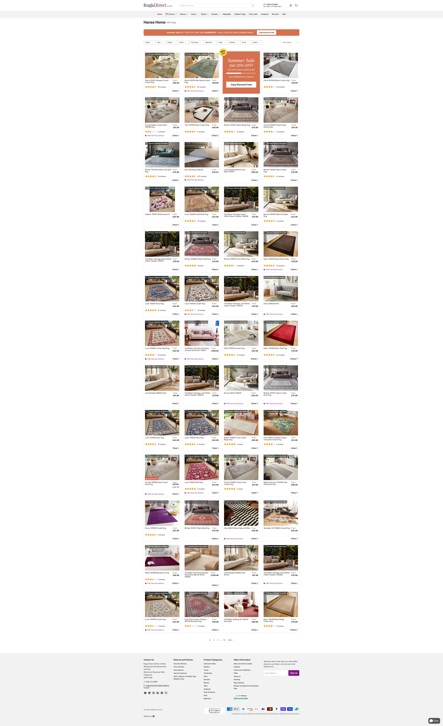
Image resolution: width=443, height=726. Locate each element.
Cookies (237, 667)
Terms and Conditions (242, 670)
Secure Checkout (180, 673)
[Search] (253, 5)
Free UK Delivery (180, 664)
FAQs (236, 673)
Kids (205, 695)
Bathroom (207, 698)
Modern (207, 667)
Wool (206, 686)
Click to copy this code (221, 32)
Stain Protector (209, 692)
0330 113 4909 (151, 682)
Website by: (148, 716)
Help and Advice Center (243, 664)
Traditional (208, 673)
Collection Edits (210, 664)
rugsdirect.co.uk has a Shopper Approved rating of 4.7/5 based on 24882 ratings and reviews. (265, 713)
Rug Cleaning (239, 683)
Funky (206, 670)
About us (237, 676)
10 (224, 640)
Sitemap (237, 679)
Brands (206, 683)
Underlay (207, 689)
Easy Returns (179, 670)
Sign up (293, 673)
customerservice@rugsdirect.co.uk (156, 686)
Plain (206, 676)
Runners (207, 679)
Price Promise (179, 667)
